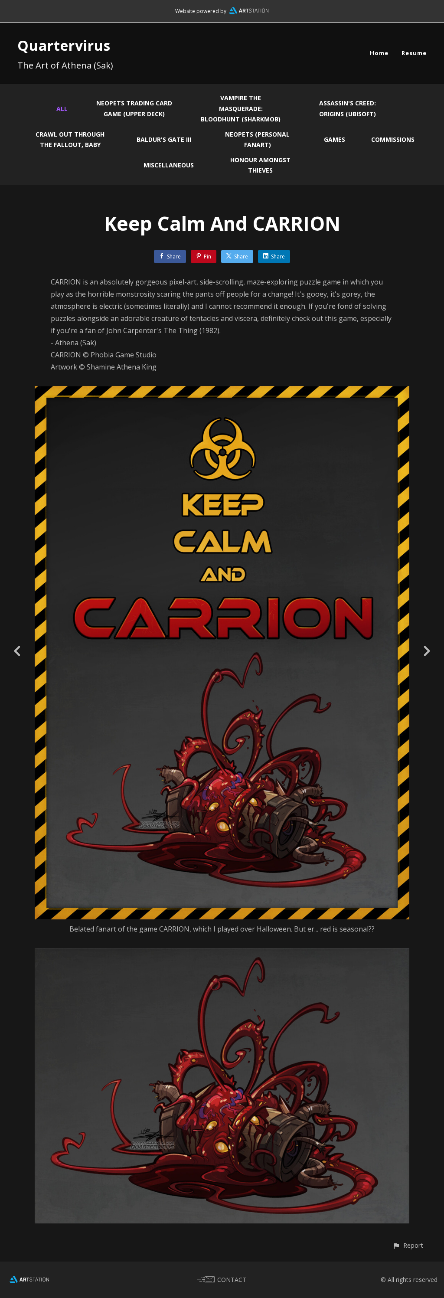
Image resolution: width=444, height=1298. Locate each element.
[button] (408, 1245)
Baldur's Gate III (164, 139)
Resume (414, 53)
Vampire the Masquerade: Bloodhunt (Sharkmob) (241, 108)
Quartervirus (64, 45)
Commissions (393, 139)
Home (379, 53)
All (62, 109)
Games (334, 139)
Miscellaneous (169, 165)
